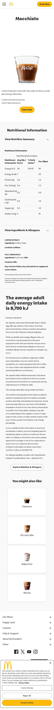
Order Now (44, 4)
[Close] (50, 663)
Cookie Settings (27, 688)
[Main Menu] (4, 4)
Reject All (27, 696)
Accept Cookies (27, 703)
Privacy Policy (24, 683)
